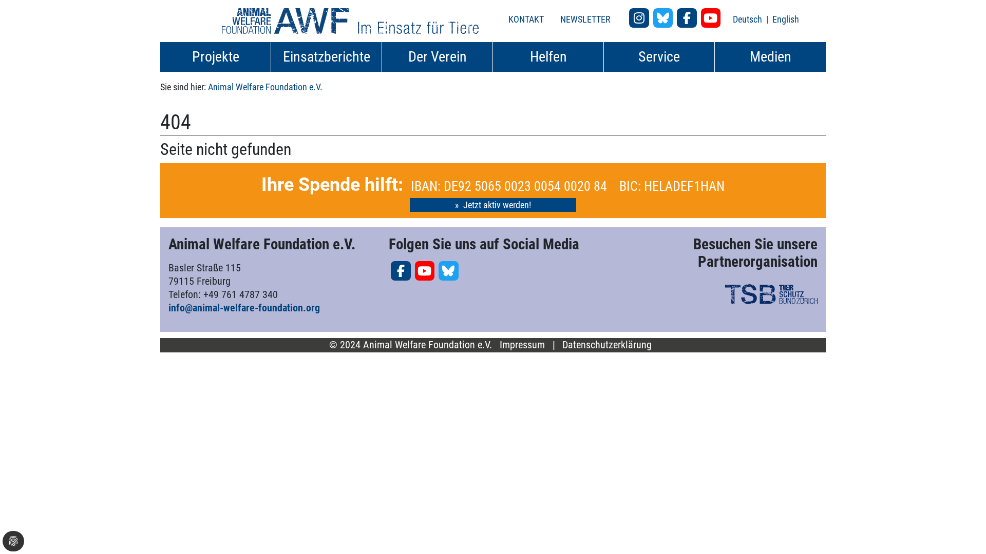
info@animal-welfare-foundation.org (244, 308)
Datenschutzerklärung (607, 345)
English (785, 19)
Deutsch (748, 19)
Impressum (522, 345)
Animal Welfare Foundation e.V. (265, 87)
